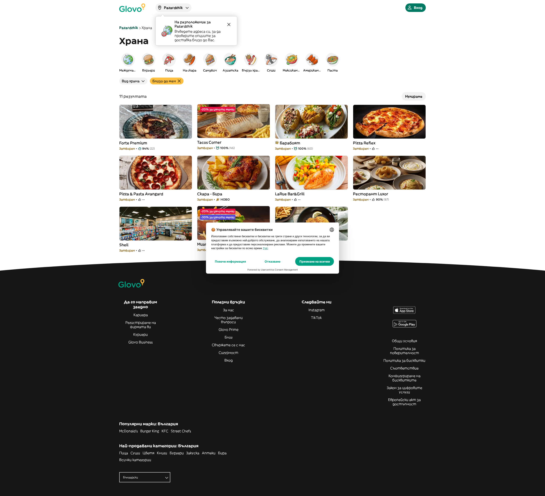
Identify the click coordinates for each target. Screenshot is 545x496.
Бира (222, 453)
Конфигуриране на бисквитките (404, 378)
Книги (162, 453)
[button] (128, 62)
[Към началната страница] (132, 7)
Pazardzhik (128, 28)
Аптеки (208, 453)
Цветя (148, 453)
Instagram (316, 310)
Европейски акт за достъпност (404, 402)
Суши (135, 453)
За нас (228, 310)
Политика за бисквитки (404, 360)
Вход (228, 360)
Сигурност (228, 352)
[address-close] (229, 24)
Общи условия (404, 341)
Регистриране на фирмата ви (140, 324)
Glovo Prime (228, 329)
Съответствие (404, 368)
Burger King (149, 431)
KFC (165, 431)
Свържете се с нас (228, 345)
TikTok (316, 317)
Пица (123, 453)
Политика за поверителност (404, 350)
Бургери (177, 453)
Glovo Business (140, 342)
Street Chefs (181, 431)
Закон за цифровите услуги (404, 390)
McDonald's (128, 431)
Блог (228, 337)
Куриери (140, 334)
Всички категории (135, 460)
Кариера (140, 315)
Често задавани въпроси (228, 319)
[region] (272, 62)
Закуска (192, 453)
